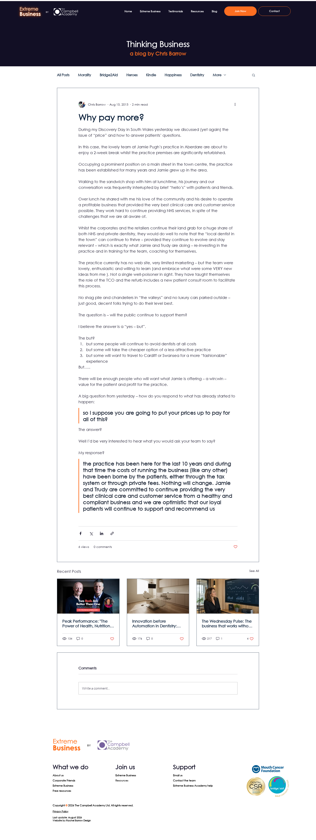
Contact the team (184, 780)
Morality (84, 75)
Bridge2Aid (109, 75)
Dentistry (197, 75)
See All (254, 571)
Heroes (132, 75)
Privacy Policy (60, 811)
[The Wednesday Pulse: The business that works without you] (228, 596)
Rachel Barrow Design (78, 820)
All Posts (63, 75)
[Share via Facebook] (80, 533)
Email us (178, 775)
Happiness (173, 75)
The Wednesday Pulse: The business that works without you (227, 623)
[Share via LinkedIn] (102, 533)
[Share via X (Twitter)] (91, 533)
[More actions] (235, 104)
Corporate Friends (64, 780)
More (217, 75)
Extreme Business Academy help (193, 785)
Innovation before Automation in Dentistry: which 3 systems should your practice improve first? (158, 623)
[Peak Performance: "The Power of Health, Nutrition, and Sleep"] (88, 596)
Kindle (151, 75)
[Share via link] (112, 533)
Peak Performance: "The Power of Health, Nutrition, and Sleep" (86, 623)
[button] (254, 75)
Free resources (62, 791)
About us (58, 775)
